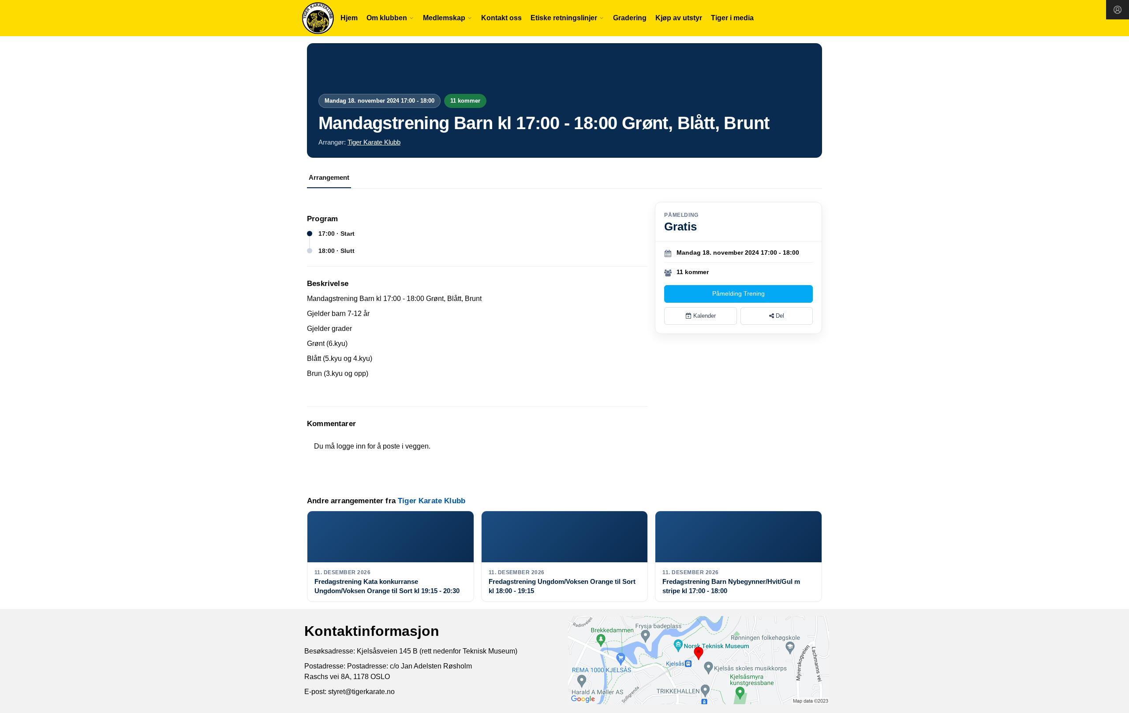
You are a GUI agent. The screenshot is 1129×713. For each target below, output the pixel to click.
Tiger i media (732, 18)
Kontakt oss (501, 18)
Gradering (630, 18)
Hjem (349, 18)
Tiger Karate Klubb (374, 142)
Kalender (704, 315)
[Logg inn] (1117, 10)
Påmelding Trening (738, 293)
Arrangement (329, 177)
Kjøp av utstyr (678, 18)
